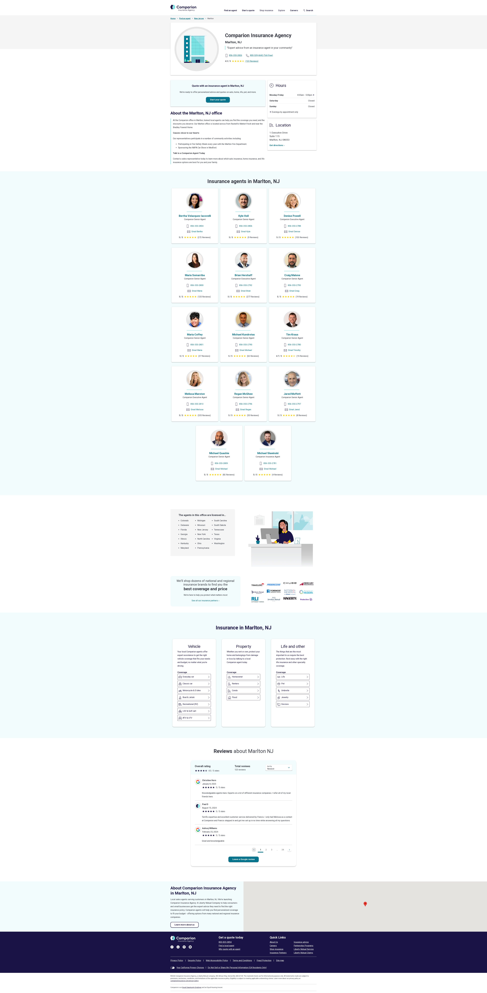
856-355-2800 (196, 285)
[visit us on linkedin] (178, 947)
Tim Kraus (292, 334)
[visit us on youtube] (190, 947)
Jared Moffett (292, 393)
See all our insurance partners (205, 600)
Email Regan (245, 409)
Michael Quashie (219, 453)
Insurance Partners (278, 953)
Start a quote (248, 10)
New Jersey (199, 18)
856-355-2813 (196, 404)
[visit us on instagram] (184, 947)
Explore (281, 10)
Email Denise (294, 231)
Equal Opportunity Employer (191, 987)
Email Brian (246, 291)
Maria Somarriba (195, 275)
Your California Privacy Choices (190, 967)
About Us (274, 942)
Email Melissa (197, 409)
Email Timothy (294, 350)
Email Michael (246, 350)
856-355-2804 (196, 226)
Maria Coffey (195, 334)
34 (283, 849)
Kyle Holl (243, 215)
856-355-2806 (245, 226)
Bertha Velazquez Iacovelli (195, 215)
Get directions (276, 145)
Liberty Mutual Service (304, 949)
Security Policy (194, 960)
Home (173, 18)
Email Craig (294, 291)
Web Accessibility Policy (217, 960)
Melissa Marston (195, 393)
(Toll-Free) (261, 55)
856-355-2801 (196, 344)
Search (309, 10)
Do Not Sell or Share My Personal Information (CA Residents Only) (237, 967)
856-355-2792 (245, 285)
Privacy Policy (176, 960)
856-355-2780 (294, 344)
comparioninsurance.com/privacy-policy (184, 981)
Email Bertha (197, 231)
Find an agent (230, 10)
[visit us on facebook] (171, 947)
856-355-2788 (294, 226)
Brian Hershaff (243, 275)
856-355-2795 (294, 285)
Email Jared (294, 409)
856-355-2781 (270, 463)
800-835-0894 (225, 942)
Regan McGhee (243, 393)
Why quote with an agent (229, 949)
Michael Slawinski (268, 453)
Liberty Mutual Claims (303, 953)
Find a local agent (226, 945)
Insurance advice (301, 942)
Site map (280, 960)
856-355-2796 (245, 404)
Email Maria (197, 291)
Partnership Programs (303, 945)
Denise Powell (292, 215)
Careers (294, 10)
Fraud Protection (264, 960)
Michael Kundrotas (243, 334)
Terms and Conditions (242, 960)
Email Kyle (245, 231)
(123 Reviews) (251, 61)
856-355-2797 (294, 404)
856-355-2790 (245, 344)
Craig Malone (292, 275)
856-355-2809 (221, 463)
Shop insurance (266, 10)
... (277, 849)
